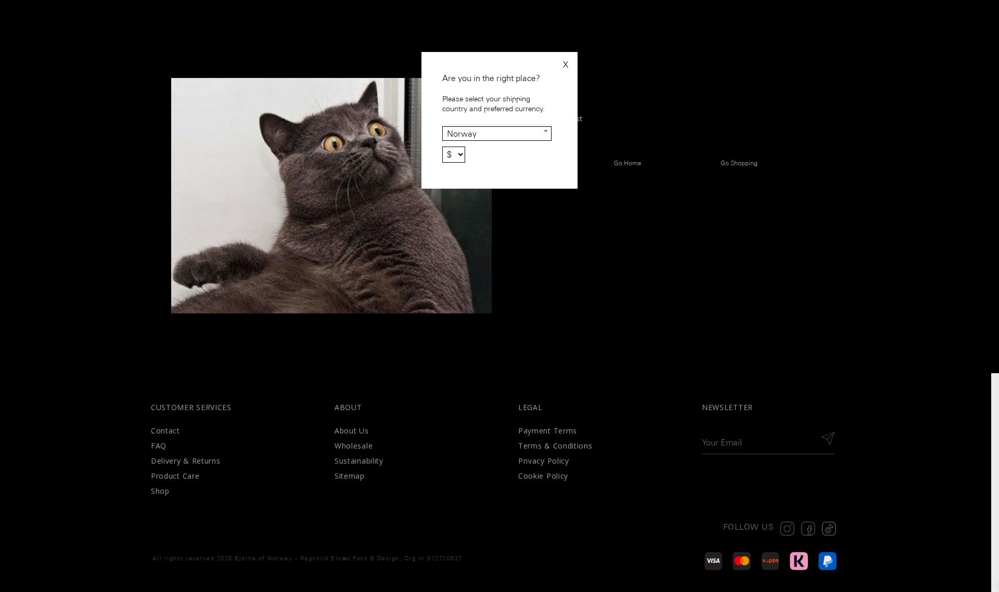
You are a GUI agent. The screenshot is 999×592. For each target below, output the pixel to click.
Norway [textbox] (462, 134)
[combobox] (497, 133)
